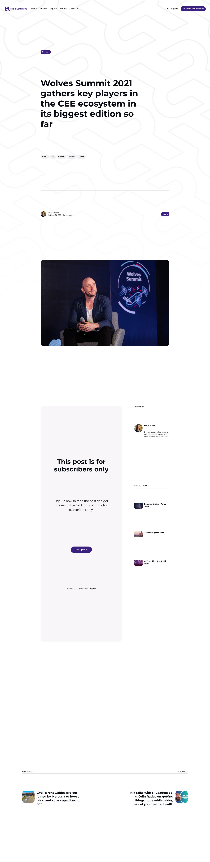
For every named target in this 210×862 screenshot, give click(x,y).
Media (34, 9)
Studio (63, 9)
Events (43, 9)
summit (61, 157)
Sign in (174, 9)
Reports (53, 9)
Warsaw (71, 157)
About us (73, 9)
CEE (53, 157)
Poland (81, 157)
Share (165, 214)
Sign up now (81, 549)
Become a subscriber (193, 9)
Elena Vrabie (55, 213)
